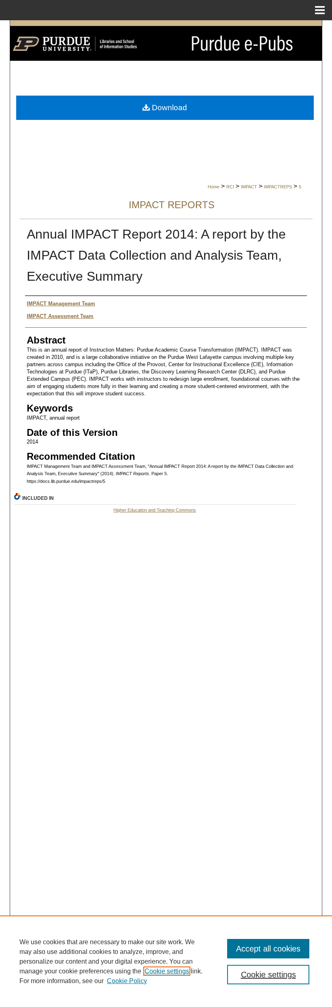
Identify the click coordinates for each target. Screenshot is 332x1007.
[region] (166, 961)
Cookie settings (167, 971)
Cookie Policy (127, 980)
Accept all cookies (268, 948)
